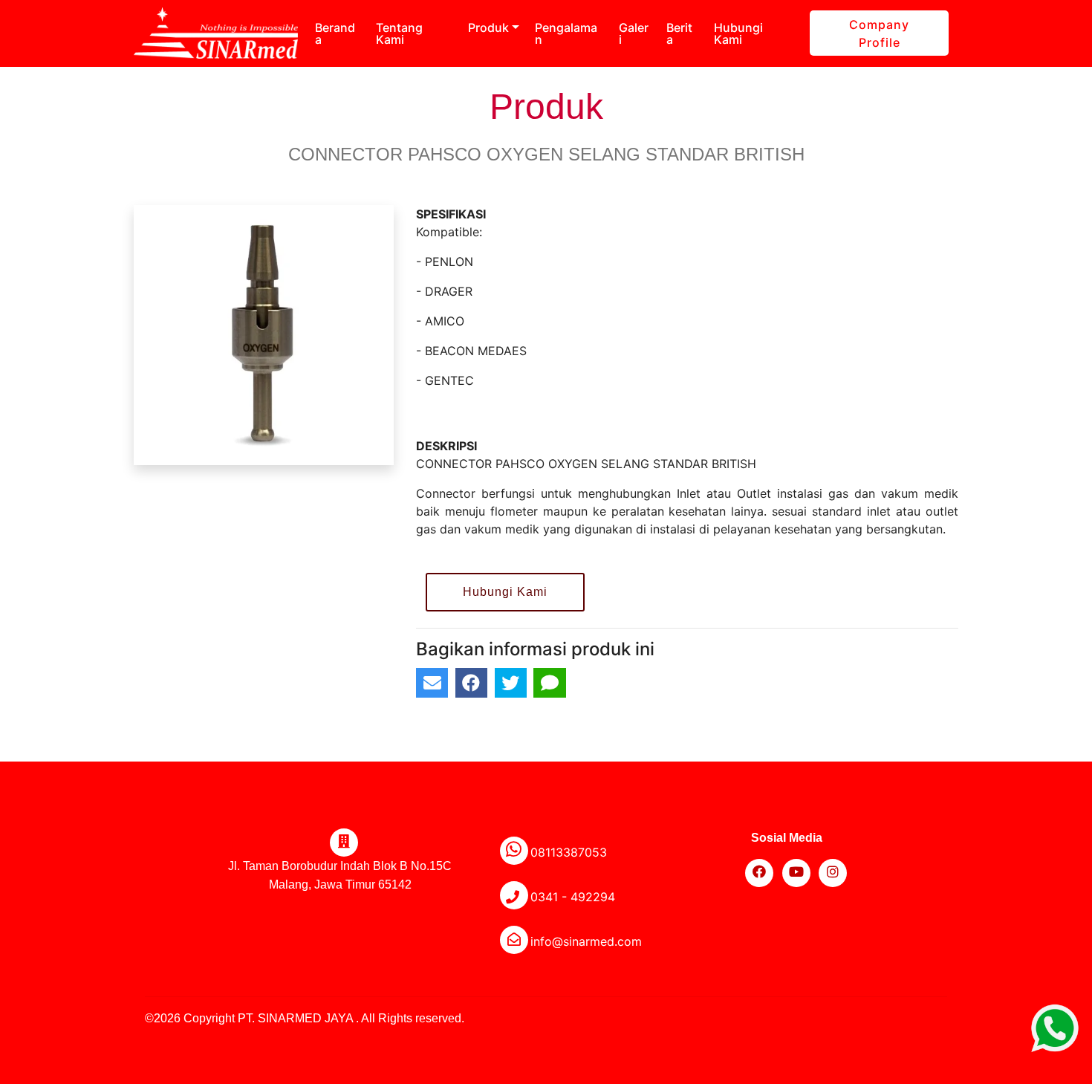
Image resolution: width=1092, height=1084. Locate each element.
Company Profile (879, 33)
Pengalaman (566, 33)
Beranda (335, 33)
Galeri (634, 33)
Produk (488, 27)
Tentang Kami (399, 33)
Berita (679, 33)
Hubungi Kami (738, 33)
